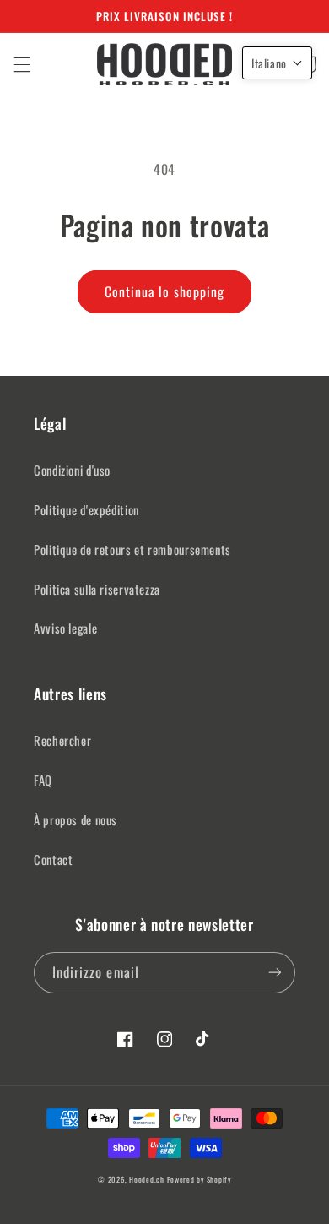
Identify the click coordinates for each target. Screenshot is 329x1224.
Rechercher (62, 740)
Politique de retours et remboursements (132, 549)
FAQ (43, 779)
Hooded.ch (146, 1179)
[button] (22, 64)
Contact (53, 859)
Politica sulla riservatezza (97, 588)
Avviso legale (65, 627)
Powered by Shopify (199, 1179)
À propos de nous (75, 819)
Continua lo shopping (165, 291)
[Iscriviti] (275, 972)
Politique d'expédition (86, 509)
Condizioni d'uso (72, 469)
